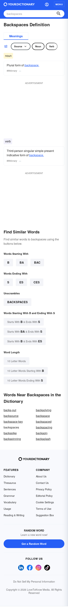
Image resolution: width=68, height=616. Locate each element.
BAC (37, 262)
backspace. (31, 65)
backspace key (13, 421)
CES (37, 282)
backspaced (43, 421)
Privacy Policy (44, 489)
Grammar (9, 496)
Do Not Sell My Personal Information (34, 581)
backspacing (44, 427)
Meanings (16, 36)
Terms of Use (43, 508)
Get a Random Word (34, 544)
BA (22, 262)
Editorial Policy (44, 496)
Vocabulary (10, 502)
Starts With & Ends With (23, 322)
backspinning (12, 439)
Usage (7, 508)
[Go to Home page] (19, 4)
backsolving (43, 410)
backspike (10, 433)
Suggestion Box (45, 515)
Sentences (10, 489)
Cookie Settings (45, 502)
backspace (43, 416)
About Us (41, 476)
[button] (47, 4)
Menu (59, 4)
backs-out (10, 410)
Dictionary (9, 476)
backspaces (17, 302)
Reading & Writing (14, 515)
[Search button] (58, 13)
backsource (11, 416)
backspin (42, 433)
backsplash (43, 439)
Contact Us (42, 483)
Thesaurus (10, 483)
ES (21, 282)
